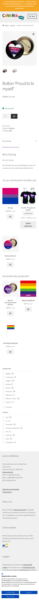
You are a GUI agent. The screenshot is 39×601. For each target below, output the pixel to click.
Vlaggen (8, 374)
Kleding (8, 384)
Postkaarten (9, 377)
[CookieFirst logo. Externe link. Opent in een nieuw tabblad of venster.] (2, 574)
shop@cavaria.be (29, 567)
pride (10, 131)
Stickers (8, 402)
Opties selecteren (28, 224)
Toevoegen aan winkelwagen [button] (10, 216)
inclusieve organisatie (12, 428)
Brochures (9, 391)
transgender (10, 442)
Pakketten (9, 395)
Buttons (12, 25)
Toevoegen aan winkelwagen (14, 116)
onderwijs (9, 435)
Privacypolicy (7, 492)
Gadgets (8, 381)
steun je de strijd (19, 510)
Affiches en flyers (11, 398)
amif (7, 417)
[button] (33, 34)
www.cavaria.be (7, 472)
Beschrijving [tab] (6, 141)
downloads (9, 424)
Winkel (7, 25)
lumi (7, 432)
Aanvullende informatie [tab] (10, 147)
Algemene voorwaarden (10, 489)
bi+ (7, 131)
